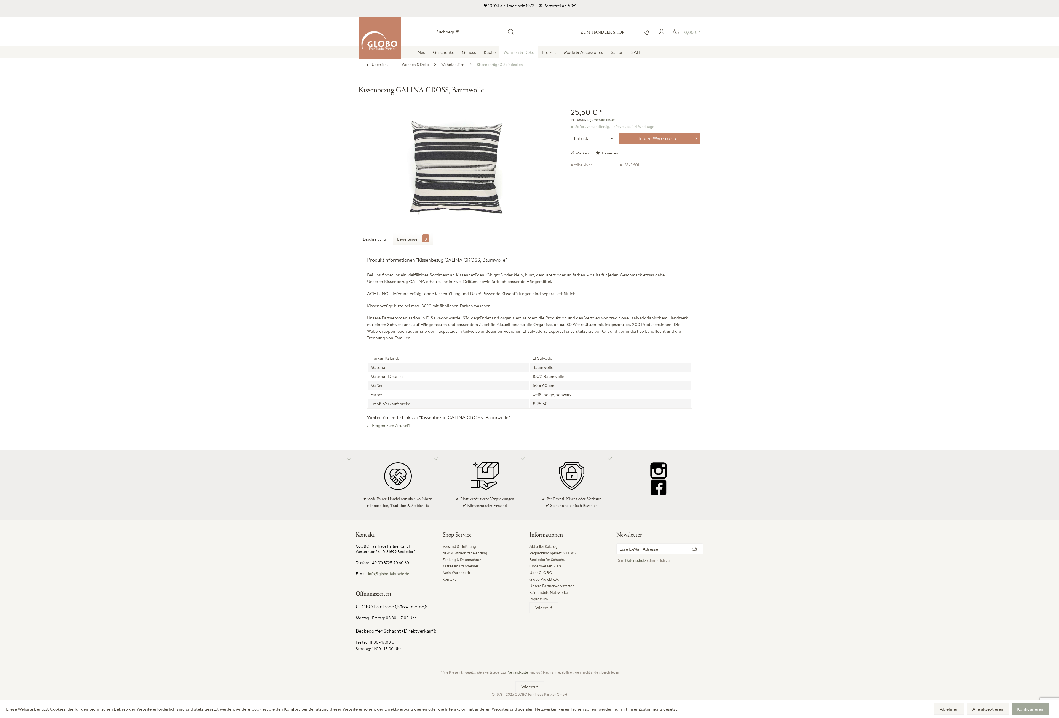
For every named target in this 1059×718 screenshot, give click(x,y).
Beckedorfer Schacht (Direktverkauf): (396, 631)
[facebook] (658, 487)
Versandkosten (519, 672)
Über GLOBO (541, 572)
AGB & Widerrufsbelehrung (465, 553)
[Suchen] (511, 31)
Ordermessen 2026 (546, 566)
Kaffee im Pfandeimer (460, 566)
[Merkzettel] (645, 31)
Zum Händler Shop (602, 32)
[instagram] (658, 470)
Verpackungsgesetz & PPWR (553, 553)
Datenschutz (635, 560)
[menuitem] (517, 31)
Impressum (539, 599)
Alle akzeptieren (987, 709)
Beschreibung (374, 239)
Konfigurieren (1030, 709)
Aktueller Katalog (544, 546)
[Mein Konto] (662, 31)
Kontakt (449, 579)
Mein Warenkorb (456, 572)
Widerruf (543, 608)
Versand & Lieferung (459, 546)
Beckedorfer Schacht (547, 559)
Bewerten (609, 153)
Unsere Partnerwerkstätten (552, 586)
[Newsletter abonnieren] (694, 548)
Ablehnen (949, 709)
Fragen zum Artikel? (390, 425)
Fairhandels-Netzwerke (549, 592)
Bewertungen (412, 239)
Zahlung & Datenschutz (462, 559)
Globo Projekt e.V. (544, 579)
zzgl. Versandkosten (601, 119)
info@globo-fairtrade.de (388, 573)
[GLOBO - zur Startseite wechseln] (380, 38)
